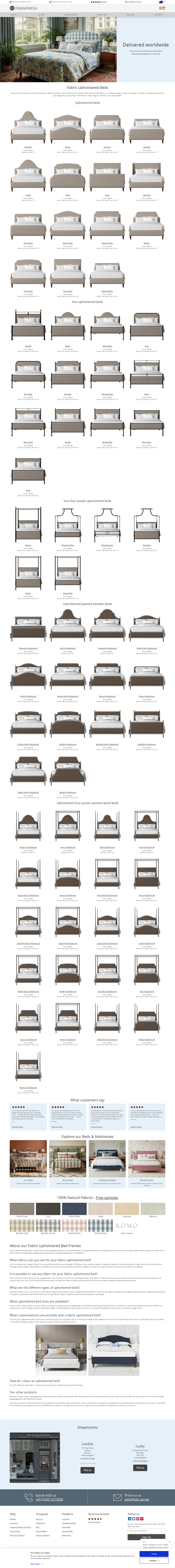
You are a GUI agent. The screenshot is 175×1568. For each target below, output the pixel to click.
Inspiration (14, 1523)
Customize (153, 1560)
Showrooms (40, 1523)
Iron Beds (65, 1519)
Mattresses (66, 1535)
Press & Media (41, 1531)
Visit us (87, 1470)
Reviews (13, 1519)
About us (39, 1519)
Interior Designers (43, 1535)
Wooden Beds (67, 1531)
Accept (154, 1554)
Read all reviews (94, 1522)
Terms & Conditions (17, 1535)
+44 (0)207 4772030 (87, 1458)
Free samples (107, 1197)
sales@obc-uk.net (136, 1499)
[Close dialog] (170, 1538)
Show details (35, 1564)
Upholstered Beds (69, 1523)
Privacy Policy (15, 1531)
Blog (37, 1527)
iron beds (34, 1396)
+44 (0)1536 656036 (140, 1461)
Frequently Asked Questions (20, 1527)
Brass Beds (66, 1527)
